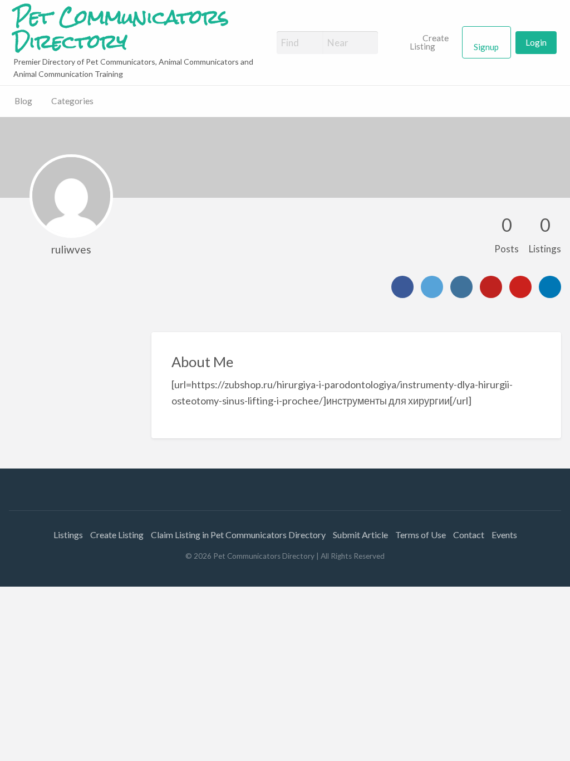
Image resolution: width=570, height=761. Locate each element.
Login (536, 42)
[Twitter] (432, 287)
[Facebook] (402, 287)
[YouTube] (491, 287)
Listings (68, 534)
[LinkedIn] (550, 287)
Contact (468, 534)
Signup (486, 47)
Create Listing (429, 42)
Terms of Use (420, 534)
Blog (23, 101)
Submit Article (360, 534)
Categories (72, 101)
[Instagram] (461, 287)
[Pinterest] (520, 287)
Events (504, 534)
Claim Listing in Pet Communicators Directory (238, 534)
